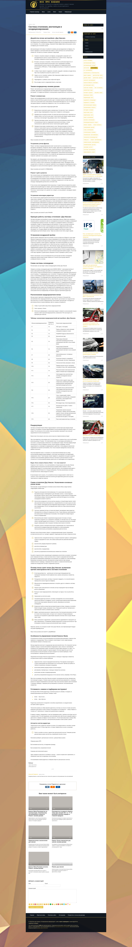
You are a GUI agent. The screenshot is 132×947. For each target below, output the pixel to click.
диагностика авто (97, 75)
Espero (60, 11)
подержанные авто (88, 115)
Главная (32, 915)
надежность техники (89, 102)
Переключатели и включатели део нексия (38, 841)
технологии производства (90, 137)
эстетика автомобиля (89, 149)
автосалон (86, 67)
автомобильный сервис (89, 65)
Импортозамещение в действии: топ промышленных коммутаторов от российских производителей (92, 204)
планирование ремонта (89, 107)
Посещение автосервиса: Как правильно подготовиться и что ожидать (91, 324)
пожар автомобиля (88, 117)
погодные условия (88, 110)
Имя (30, 883)
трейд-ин (86, 139)
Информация (68, 11)
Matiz (54, 11)
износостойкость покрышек (91, 82)
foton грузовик (88, 60)
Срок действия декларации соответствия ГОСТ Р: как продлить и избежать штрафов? (92, 266)
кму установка (98, 87)
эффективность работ (89, 152)
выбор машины (87, 75)
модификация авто (88, 97)
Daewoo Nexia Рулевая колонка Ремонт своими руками (38, 867)
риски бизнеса (97, 124)
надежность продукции (89, 100)
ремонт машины (87, 124)
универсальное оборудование (91, 142)
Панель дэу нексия (58, 867)
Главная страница (34, 11)
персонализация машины (90, 105)
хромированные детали (89, 144)
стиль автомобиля (88, 129)
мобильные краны (88, 95)
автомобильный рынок (89, 63)
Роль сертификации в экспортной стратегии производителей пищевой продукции (92, 235)
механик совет (98, 92)
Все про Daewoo (50, 2)
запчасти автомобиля (89, 80)
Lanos (48, 11)
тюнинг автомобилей (96, 139)
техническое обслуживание (91, 134)
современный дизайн (89, 127)
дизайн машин (87, 77)
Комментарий (32, 888)
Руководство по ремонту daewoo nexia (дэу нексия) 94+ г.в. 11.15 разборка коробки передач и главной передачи (62, 813)
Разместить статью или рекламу (76, 915)
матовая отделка (88, 92)
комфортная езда (88, 90)
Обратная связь (41, 915)
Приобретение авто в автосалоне (91, 435)
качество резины (88, 87)
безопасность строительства (91, 72)
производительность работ (91, 122)
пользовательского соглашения (62, 926)
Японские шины (87, 409)
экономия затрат (88, 147)
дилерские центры (97, 77)
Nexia (43, 11)
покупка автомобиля (89, 120)
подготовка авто (88, 112)
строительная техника (89, 132)
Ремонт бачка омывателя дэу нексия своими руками (61, 841)
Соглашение (62, 915)
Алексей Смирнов (33, 774)
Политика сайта (52, 915)
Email (46, 883)
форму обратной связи (42, 928)
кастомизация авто (89, 85)
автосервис (94, 67)
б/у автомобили (88, 70)
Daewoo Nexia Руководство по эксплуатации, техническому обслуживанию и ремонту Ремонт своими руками (38, 813)
